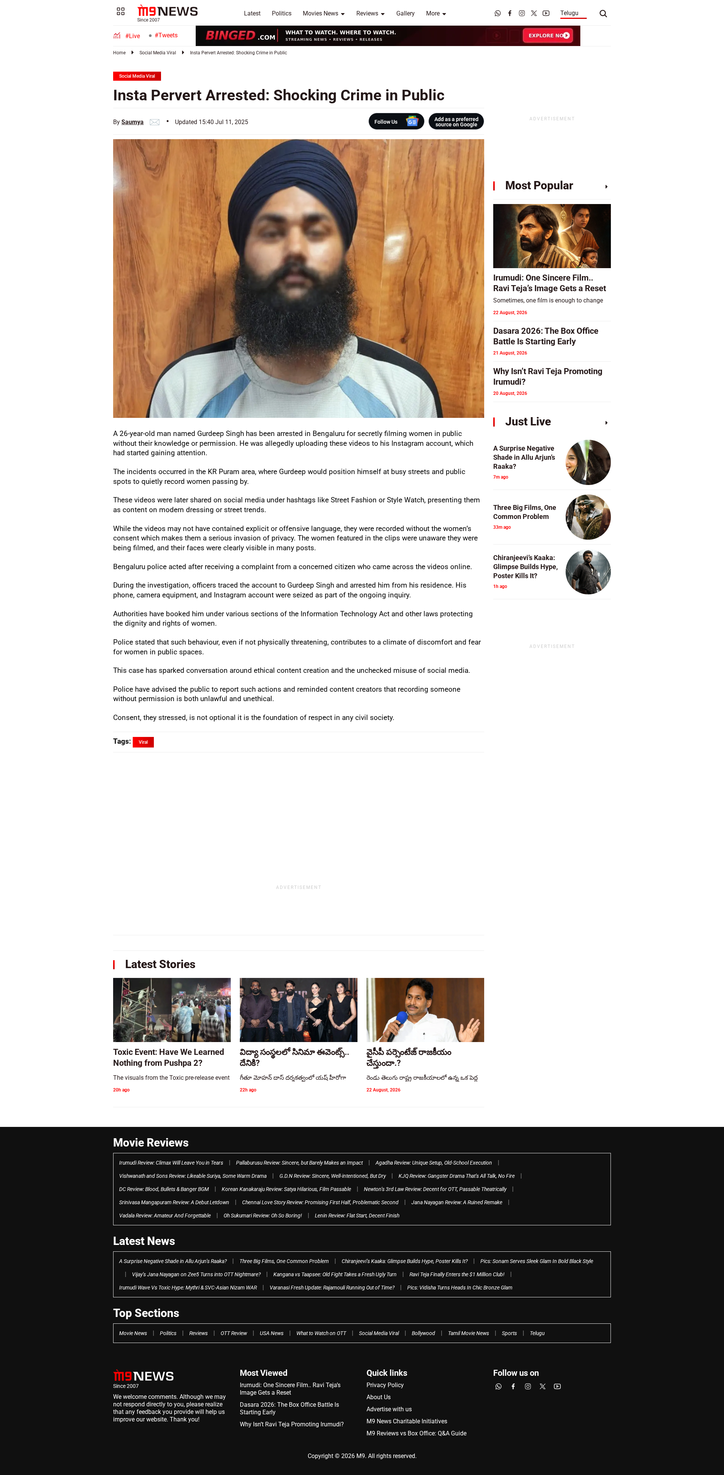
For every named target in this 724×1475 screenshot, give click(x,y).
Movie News (133, 1333)
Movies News (320, 13)
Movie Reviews (151, 1142)
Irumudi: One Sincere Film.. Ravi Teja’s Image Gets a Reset (290, 1388)
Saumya (132, 122)
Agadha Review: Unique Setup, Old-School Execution (434, 1163)
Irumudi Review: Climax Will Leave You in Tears (171, 1163)
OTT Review (234, 1333)
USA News (272, 1333)
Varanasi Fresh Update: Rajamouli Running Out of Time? (332, 1288)
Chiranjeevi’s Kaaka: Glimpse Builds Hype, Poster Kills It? (405, 1261)
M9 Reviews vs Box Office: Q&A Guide (416, 1433)
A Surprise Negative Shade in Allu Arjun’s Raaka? (173, 1261)
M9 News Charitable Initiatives (407, 1421)
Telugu (569, 13)
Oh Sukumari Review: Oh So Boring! (263, 1216)
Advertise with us (389, 1409)
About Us (379, 1397)
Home (119, 52)
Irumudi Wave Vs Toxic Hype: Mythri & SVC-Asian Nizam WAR (188, 1288)
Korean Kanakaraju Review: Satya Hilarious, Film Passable (286, 1189)
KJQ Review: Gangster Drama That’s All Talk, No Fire (457, 1176)
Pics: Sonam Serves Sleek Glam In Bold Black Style (536, 1261)
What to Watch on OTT (321, 1333)
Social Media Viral (158, 52)
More (433, 13)
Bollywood (423, 1333)
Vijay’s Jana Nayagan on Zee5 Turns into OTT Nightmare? (196, 1274)
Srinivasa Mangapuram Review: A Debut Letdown (174, 1202)
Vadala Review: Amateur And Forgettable (165, 1216)
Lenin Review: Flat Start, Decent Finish (357, 1216)
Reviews (367, 13)
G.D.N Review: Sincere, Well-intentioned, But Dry (332, 1176)
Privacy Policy (385, 1385)
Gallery (405, 13)
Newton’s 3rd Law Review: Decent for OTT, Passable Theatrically (435, 1189)
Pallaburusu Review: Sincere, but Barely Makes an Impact (299, 1163)
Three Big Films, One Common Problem (284, 1261)
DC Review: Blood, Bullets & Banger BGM (164, 1189)
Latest (252, 13)
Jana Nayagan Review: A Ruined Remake (456, 1202)
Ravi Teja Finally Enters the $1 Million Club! (457, 1274)
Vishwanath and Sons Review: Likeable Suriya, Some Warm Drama (193, 1176)
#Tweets (166, 35)
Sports (509, 1333)
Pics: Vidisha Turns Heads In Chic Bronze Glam (459, 1288)
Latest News (144, 1241)
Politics (281, 13)
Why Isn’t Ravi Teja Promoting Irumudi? (292, 1424)
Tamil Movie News (468, 1333)
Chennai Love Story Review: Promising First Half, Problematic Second (320, 1202)
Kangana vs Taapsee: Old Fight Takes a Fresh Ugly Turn (335, 1274)
